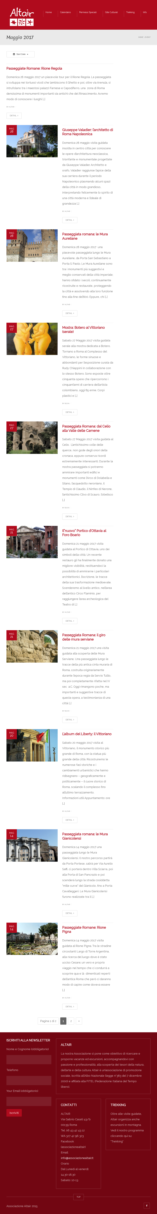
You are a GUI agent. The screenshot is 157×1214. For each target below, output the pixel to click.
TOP (78, 1197)
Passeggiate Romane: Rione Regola (34, 68)
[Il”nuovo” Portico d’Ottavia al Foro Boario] (32, 542)
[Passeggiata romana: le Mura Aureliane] (32, 245)
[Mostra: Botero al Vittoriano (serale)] (32, 339)
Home (49, 12)
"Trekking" (117, 1141)
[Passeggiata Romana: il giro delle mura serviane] (32, 646)
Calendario (65, 12)
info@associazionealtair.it (77, 1158)
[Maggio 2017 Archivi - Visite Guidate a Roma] (21, 17)
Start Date (20, 54)
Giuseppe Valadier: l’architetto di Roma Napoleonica (87, 132)
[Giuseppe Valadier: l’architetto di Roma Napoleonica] (32, 141)
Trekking (130, 12)
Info (145, 12)
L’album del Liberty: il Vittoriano (86, 734)
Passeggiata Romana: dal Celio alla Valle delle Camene (86, 428)
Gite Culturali (111, 12)
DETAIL (13, 115)
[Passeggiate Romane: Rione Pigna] (32, 939)
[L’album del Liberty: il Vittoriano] (32, 745)
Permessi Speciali (88, 12)
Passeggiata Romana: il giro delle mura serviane (83, 637)
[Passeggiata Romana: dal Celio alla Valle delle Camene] (32, 437)
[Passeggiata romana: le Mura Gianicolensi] (32, 845)
